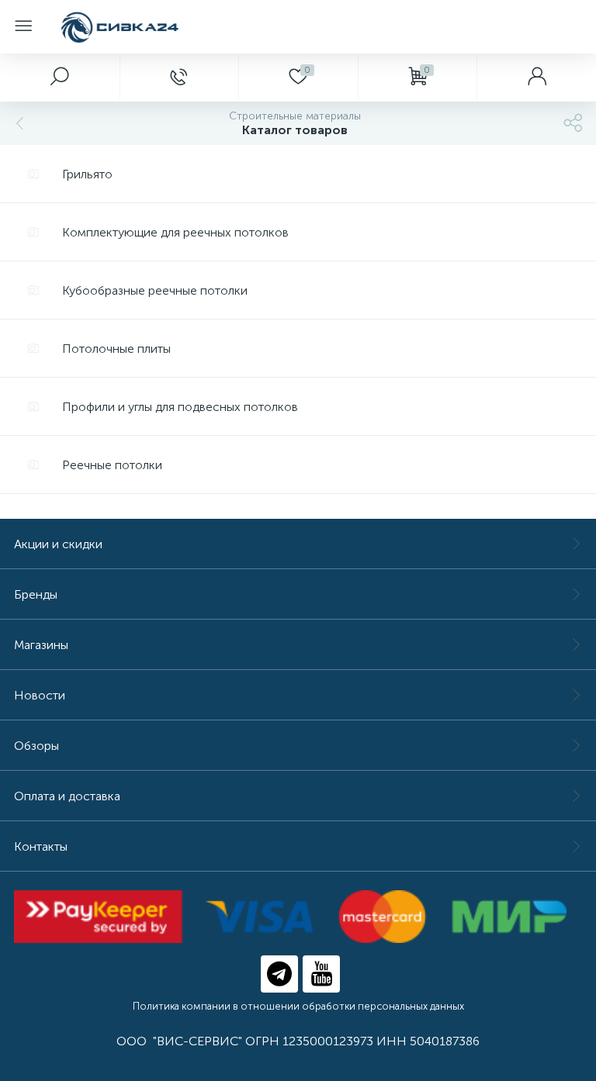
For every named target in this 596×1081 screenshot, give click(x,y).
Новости (39, 695)
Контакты (41, 846)
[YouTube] (321, 974)
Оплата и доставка (67, 796)
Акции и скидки (58, 544)
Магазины (41, 644)
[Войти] (536, 77)
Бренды (35, 594)
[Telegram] (279, 974)
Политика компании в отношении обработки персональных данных (298, 1006)
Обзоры (36, 745)
